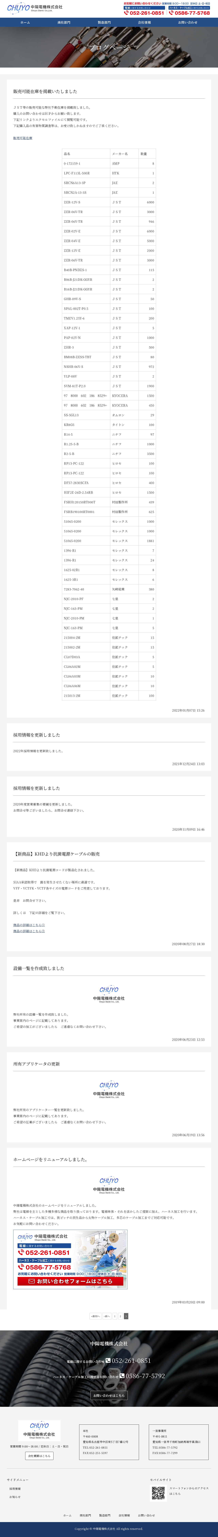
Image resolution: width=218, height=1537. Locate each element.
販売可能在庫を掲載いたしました (45, 91)
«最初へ (95, 1316)
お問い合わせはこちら (109, 1395)
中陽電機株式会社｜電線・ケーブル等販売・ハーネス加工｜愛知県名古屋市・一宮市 (35, 8)
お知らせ (15, 1497)
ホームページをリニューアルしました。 (51, 1159)
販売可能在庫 (22, 138)
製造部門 (104, 22)
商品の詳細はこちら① (29, 925)
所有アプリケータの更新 (36, 1064)
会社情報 (144, 22)
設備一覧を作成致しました (38, 968)
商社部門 (64, 22)
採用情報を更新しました (36, 735)
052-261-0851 (131, 1360)
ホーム (25, 22)
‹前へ (107, 1316)
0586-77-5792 (145, 1375)
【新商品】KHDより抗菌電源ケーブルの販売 (56, 854)
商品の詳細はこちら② (29, 931)
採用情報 (15, 1489)
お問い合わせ (187, 22)
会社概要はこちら (39, 1456)
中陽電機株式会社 (104, 1529)
